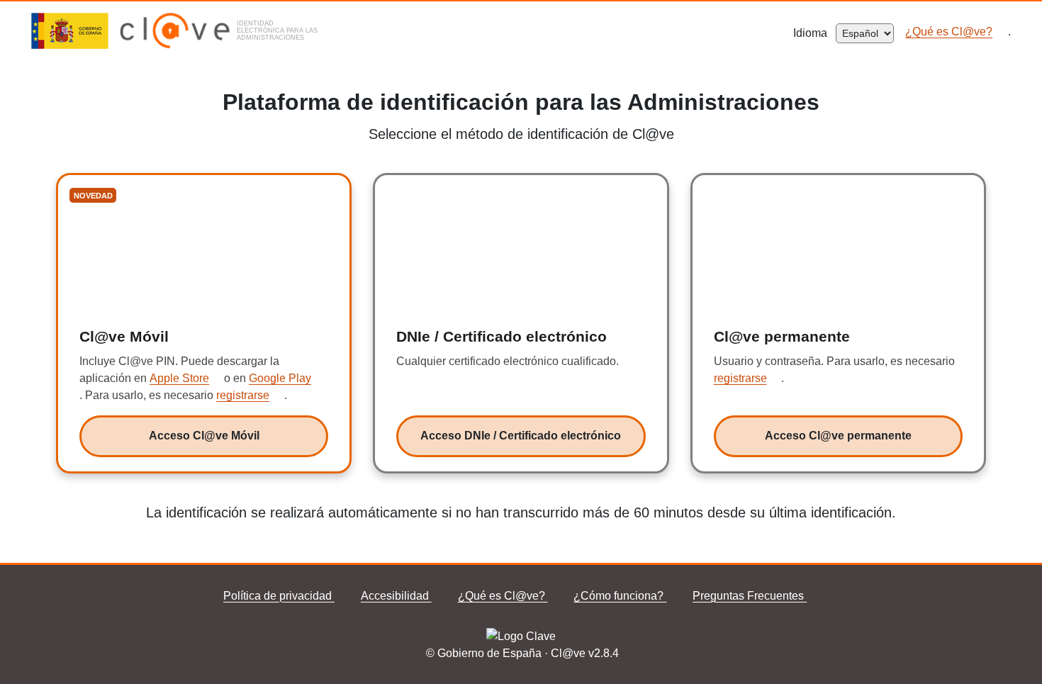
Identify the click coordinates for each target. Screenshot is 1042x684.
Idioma (814, 33)
